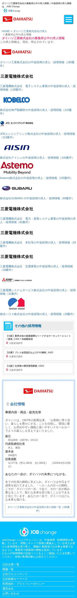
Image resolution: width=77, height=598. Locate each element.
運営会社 (8, 588)
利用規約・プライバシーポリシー (23, 583)
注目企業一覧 (10, 564)
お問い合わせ (10, 593)
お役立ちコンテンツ (15, 574)
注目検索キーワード (15, 578)
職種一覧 (8, 569)
